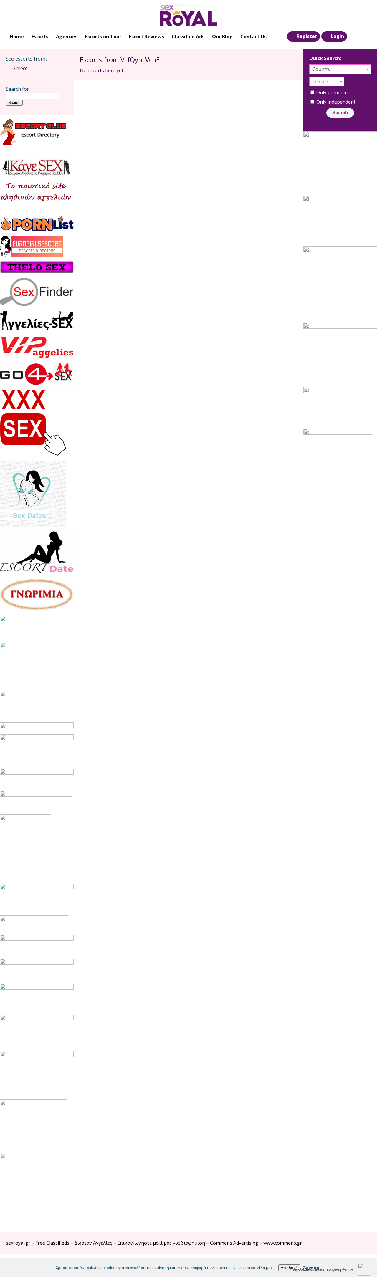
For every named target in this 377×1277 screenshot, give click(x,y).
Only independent (335, 102)
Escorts (40, 36)
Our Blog (222, 36)
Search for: (18, 89)
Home (17, 36)
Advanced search (343, 122)
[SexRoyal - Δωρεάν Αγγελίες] (188, 15)
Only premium (331, 92)
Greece (20, 68)
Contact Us (253, 36)
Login (337, 36)
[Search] (353, 36)
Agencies (66, 36)
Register (307, 36)
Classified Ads (188, 36)
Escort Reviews (146, 36)
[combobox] (340, 69)
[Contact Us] (366, 36)
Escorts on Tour (103, 36)
